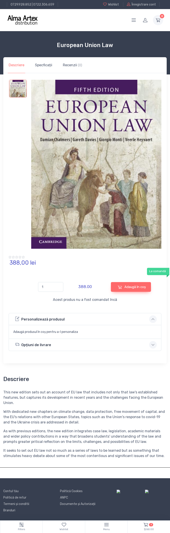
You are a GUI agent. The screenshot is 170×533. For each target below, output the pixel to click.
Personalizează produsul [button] (43, 319)
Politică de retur (14, 497)
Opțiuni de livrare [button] (36, 345)
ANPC (64, 497)
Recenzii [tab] (72, 65)
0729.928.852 (21, 4)
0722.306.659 (43, 4)
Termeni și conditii (16, 504)
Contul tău (11, 491)
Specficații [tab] (43, 65)
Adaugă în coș (135, 287)
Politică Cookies (71, 491)
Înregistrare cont (144, 4)
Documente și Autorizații (77, 504)
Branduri (9, 510)
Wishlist (113, 4)
